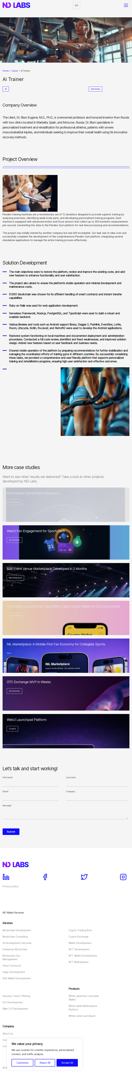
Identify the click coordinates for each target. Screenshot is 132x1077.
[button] (76, 5)
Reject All (45, 1062)
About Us (8, 1033)
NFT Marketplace (79, 962)
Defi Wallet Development (17, 978)
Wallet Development (80, 942)
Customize (22, 1062)
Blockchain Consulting (15, 936)
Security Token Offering (16, 995)
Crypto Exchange (79, 936)
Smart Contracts (12, 965)
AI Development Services (17, 942)
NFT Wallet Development (83, 955)
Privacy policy (11, 886)
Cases (15, 70)
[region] (44, 1054)
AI (6, 89)
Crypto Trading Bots (80, 930)
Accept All (67, 1062)
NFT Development (79, 949)
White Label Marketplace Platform (83, 1007)
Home (6, 70)
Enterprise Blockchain (15, 949)
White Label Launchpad (82, 1015)
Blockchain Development (17, 930)
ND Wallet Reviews (13, 912)
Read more (66, 517)
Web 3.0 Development (15, 1008)
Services (95, 89)
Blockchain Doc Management (11, 957)
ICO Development (13, 1002)
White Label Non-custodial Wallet (84, 997)
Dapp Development (14, 971)
